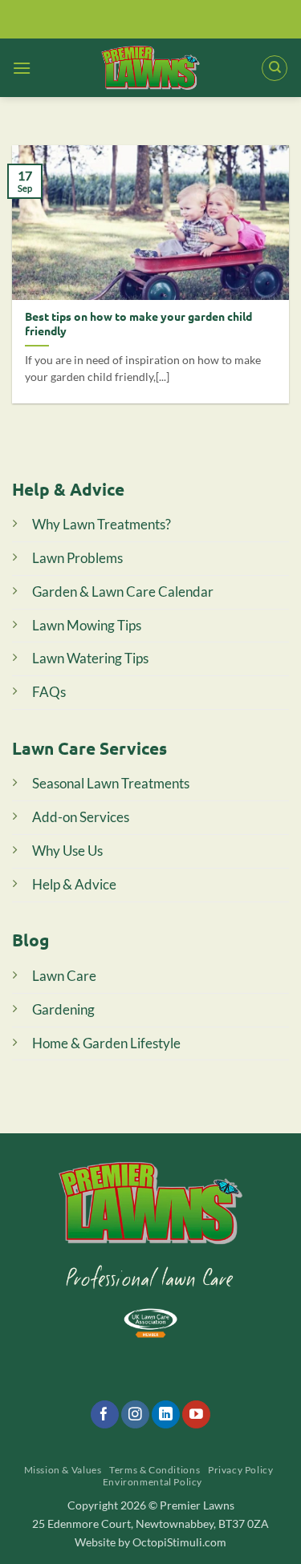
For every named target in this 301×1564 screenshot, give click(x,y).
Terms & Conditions (154, 1470)
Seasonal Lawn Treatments (110, 783)
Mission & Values (63, 1470)
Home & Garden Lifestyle (106, 1043)
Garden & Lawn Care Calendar (123, 591)
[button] (21, 67)
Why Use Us (67, 850)
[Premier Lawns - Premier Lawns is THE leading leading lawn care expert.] (150, 67)
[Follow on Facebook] (105, 1414)
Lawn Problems (77, 557)
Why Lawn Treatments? (101, 524)
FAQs (49, 691)
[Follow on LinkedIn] (166, 1414)
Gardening (63, 1009)
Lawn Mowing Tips (86, 625)
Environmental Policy (152, 1482)
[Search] (274, 68)
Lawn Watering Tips (90, 658)
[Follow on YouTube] (196, 1414)
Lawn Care (64, 975)
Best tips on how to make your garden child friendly (138, 324)
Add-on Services (80, 816)
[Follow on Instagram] (135, 1414)
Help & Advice (74, 884)
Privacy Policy (241, 1470)
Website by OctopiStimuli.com (150, 1542)
